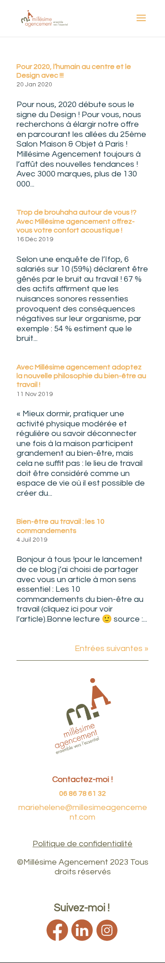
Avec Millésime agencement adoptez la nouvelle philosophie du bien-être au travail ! (81, 375)
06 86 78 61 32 (82, 793)
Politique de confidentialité (82, 843)
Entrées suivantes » (111, 648)
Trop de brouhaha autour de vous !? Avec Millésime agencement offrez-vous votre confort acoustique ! (76, 221)
